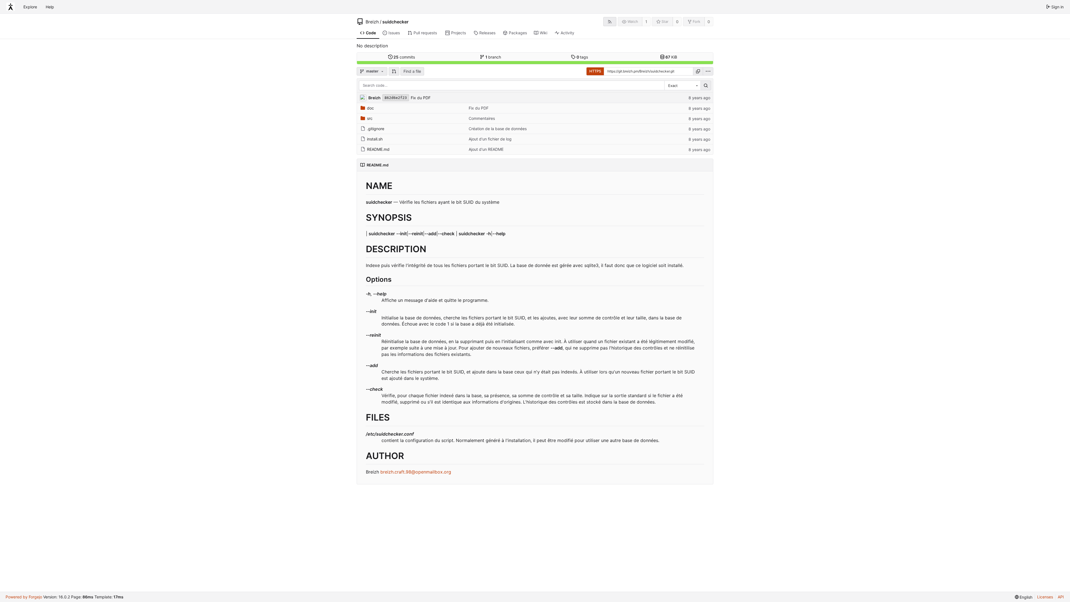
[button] (394, 71)
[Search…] (706, 86)
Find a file (412, 71)
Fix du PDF (421, 97)
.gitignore (375, 128)
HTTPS (595, 71)
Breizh (372, 22)
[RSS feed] (609, 21)
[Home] (10, 7)
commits (404, 57)
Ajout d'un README (486, 149)
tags (582, 57)
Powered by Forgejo (24, 596)
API (1061, 596)
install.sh (375, 139)
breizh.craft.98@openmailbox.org (415, 472)
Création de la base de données (498, 128)
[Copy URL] (698, 71)
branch (493, 57)
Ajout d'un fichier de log (490, 139)
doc (370, 108)
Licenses (1045, 596)
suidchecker (395, 22)
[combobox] (682, 86)
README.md (378, 149)
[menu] (708, 71)
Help (50, 6)
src (370, 118)
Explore (30, 6)
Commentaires (482, 118)
